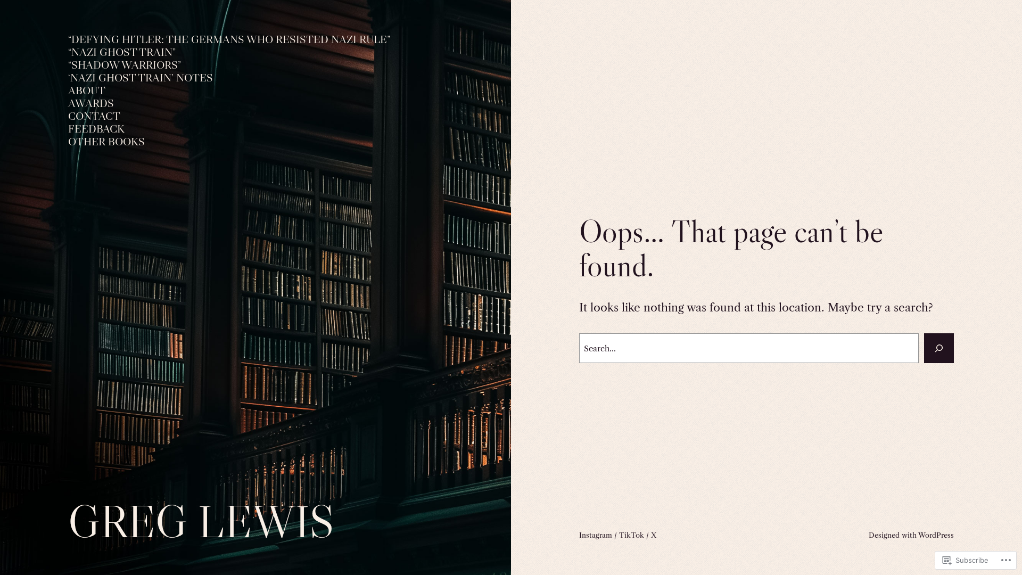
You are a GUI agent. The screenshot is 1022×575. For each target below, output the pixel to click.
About (86, 90)
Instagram (595, 535)
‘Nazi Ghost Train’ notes (140, 78)
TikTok (631, 535)
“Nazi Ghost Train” (122, 52)
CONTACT (94, 116)
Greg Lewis (201, 521)
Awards (91, 103)
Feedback (96, 129)
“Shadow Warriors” (124, 65)
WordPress (936, 535)
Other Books (106, 141)
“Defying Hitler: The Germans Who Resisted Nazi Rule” (229, 39)
